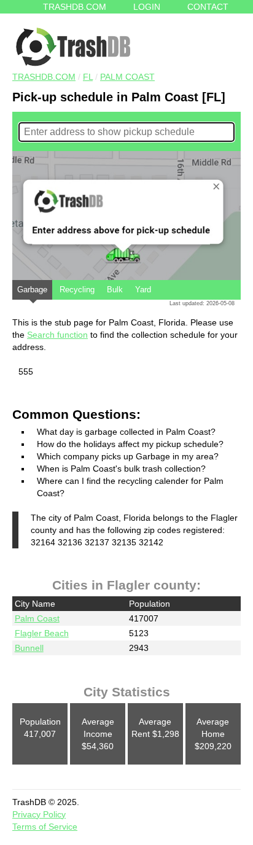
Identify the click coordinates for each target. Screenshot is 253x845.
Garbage (32, 289)
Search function (57, 335)
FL (88, 77)
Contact (207, 7)
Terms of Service (44, 826)
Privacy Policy (39, 814)
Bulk (115, 289)
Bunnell (29, 648)
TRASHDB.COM (44, 77)
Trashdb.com (74, 7)
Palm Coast (127, 77)
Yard (143, 289)
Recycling (77, 289)
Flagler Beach (42, 633)
